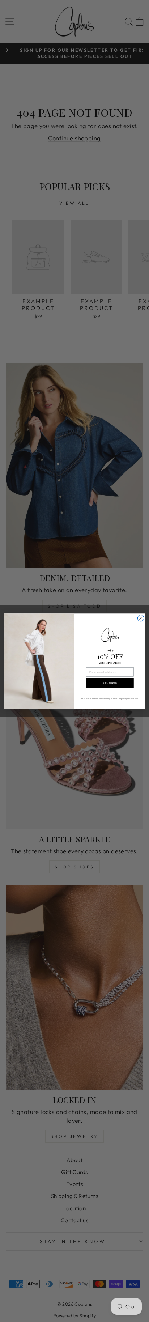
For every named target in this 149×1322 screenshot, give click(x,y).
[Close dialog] (140, 618)
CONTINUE (110, 683)
